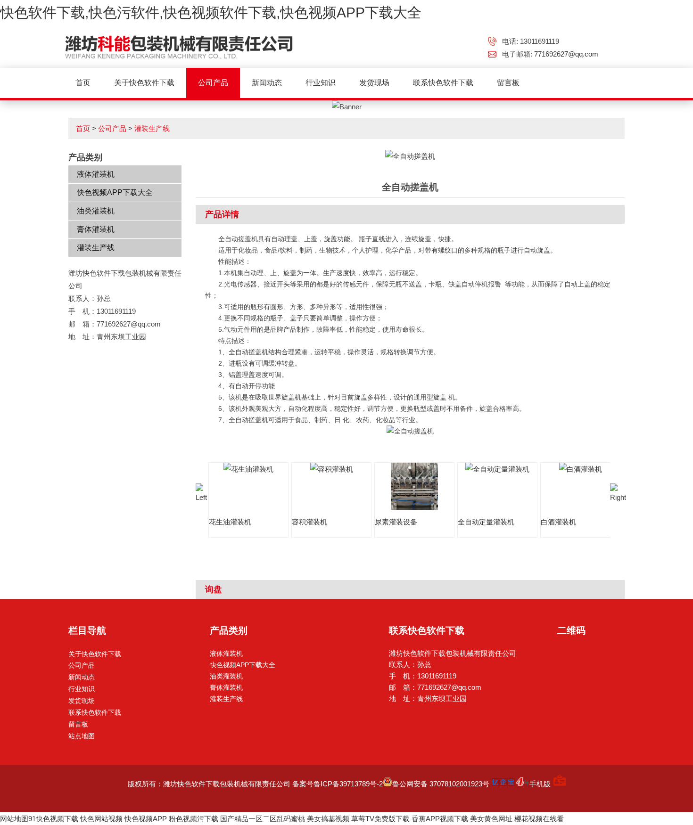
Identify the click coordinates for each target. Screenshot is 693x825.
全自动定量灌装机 (486, 522)
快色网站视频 (101, 819)
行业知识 (320, 83)
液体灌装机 (96, 174)
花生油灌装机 (230, 522)
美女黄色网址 (491, 819)
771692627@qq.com (566, 54)
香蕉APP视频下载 (440, 819)
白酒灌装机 (558, 522)
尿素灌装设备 (396, 522)
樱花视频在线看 (539, 819)
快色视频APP (145, 819)
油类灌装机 (96, 211)
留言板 (508, 83)
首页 (83, 83)
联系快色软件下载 (443, 83)
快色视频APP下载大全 (115, 192)
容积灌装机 (309, 522)
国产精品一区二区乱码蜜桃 (262, 819)
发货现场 (374, 83)
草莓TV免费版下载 (380, 819)
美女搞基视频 (328, 819)
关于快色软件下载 (144, 83)
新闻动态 (267, 83)
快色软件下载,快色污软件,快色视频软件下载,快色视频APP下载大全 (210, 12)
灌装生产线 (152, 128)
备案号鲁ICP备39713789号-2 (337, 784)
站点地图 (81, 736)
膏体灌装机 (96, 229)
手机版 (540, 784)
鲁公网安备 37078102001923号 (440, 784)
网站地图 (14, 819)
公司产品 (213, 83)
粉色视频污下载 (193, 819)
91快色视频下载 (53, 819)
